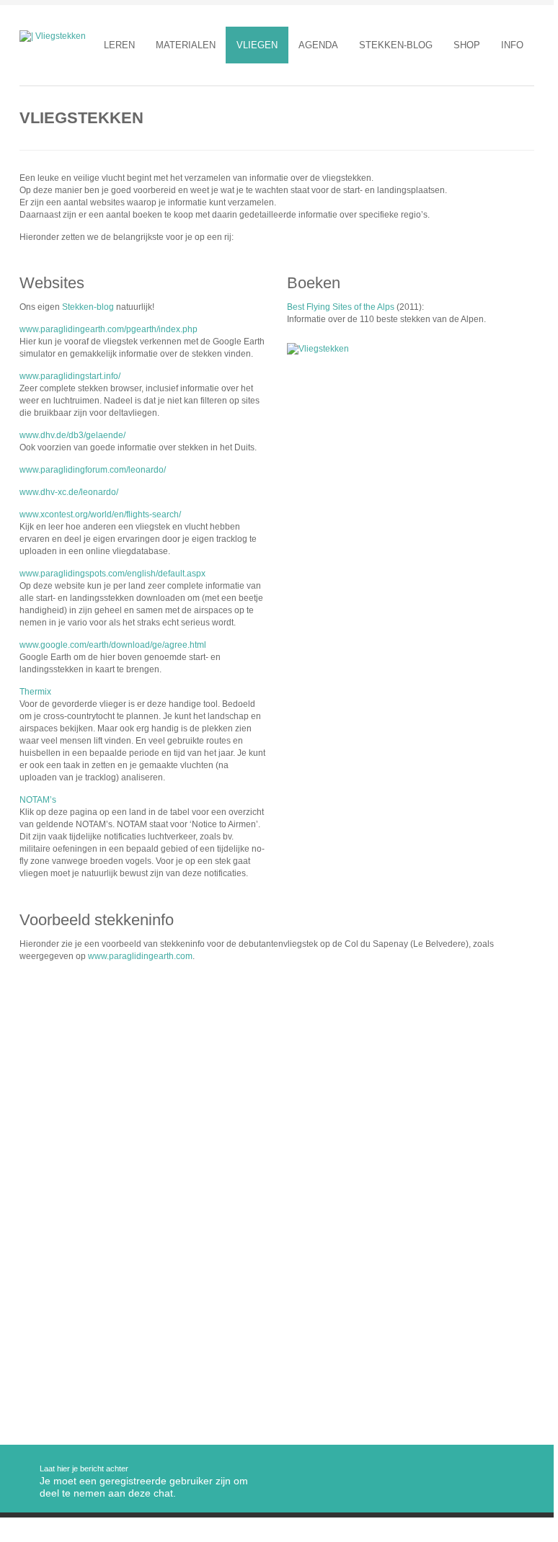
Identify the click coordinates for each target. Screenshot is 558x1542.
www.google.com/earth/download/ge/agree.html (112, 645)
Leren (119, 45)
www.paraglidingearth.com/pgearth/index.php (108, 329)
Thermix (35, 692)
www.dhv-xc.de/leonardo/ (68, 492)
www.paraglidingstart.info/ (69, 376)
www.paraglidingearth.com (140, 956)
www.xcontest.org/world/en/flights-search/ (100, 514)
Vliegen (257, 45)
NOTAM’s (37, 800)
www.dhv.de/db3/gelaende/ (72, 435)
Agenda (318, 45)
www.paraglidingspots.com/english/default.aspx (112, 574)
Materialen (186, 45)
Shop (466, 45)
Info (512, 45)
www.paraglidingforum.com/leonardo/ (92, 470)
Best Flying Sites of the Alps (340, 307)
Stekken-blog (396, 45)
